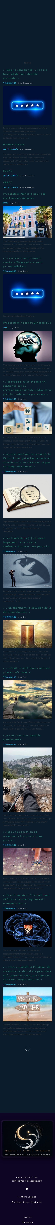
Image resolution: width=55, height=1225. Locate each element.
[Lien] (27, 1138)
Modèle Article (14, 144)
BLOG (5, 203)
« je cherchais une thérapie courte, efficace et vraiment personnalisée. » (23, 262)
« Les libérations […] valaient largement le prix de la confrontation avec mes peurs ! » (26, 542)
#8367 (7, 182)
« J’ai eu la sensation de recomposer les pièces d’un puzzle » (22, 836)
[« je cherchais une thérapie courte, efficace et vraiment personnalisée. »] (27, 275)
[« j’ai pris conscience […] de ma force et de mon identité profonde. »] (27, 87)
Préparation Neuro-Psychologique (27, 323)
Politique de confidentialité (27, 1202)
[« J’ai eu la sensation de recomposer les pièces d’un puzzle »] (27, 849)
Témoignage (9, 83)
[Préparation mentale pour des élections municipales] (27, 207)
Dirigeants (27, 1222)
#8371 (7, 171)
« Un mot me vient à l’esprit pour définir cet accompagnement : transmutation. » (26, 899)
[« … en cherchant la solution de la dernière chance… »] (27, 621)
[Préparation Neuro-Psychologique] (27, 332)
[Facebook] (26, 1188)
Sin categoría (10, 149)
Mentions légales (27, 1196)
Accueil (27, 1217)
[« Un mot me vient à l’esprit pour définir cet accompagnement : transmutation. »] (27, 913)
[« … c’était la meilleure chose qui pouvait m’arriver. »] (27, 681)
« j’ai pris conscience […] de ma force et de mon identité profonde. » (25, 74)
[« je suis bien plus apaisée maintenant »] (27, 749)
